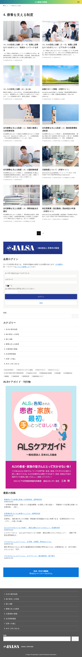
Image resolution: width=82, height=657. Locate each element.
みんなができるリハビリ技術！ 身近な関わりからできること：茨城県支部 (32, 527)
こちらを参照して (23, 267)
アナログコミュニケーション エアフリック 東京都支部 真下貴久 (29, 556)
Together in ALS (32, 373)
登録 (41, 303)
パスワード (9, 279)
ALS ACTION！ (9, 370)
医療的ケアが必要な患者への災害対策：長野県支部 (23, 499)
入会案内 (59, 264)
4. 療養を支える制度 (11, 344)
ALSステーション (54, 370)
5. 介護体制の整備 (10, 349)
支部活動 (58, 373)
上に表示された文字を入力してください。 (20, 288)
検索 (5, 312)
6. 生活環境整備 (10, 354)
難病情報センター (38, 376)
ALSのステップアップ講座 (25, 370)
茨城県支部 (16, 376)
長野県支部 (26, 376)
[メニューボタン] (78, 2)
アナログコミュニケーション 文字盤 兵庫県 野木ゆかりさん (28, 541)
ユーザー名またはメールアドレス (17, 273)
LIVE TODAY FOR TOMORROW (14, 373)
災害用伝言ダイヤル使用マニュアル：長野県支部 (22, 513)
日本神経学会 (68, 373)
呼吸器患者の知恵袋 (46, 373)
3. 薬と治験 (8, 339)
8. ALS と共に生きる (11, 363)
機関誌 (7, 376)
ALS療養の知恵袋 (41, 2)
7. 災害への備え (10, 359)
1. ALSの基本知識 (10, 329)
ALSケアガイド (41, 370)
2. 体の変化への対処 (11, 334)
